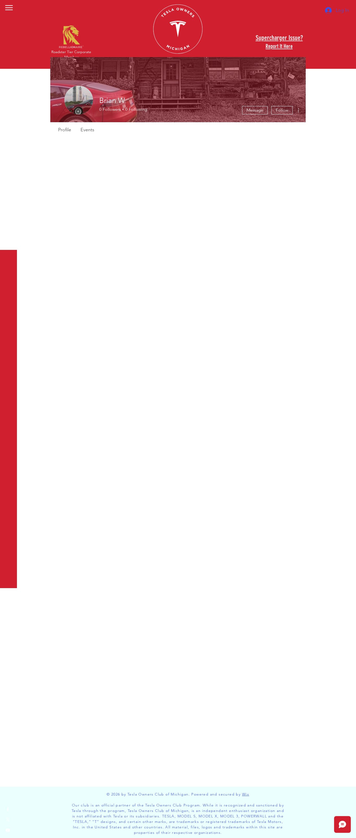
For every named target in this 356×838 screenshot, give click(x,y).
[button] (9, 7)
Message (255, 110)
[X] (7, 819)
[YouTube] (7, 830)
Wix (245, 794)
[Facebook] (7, 809)
